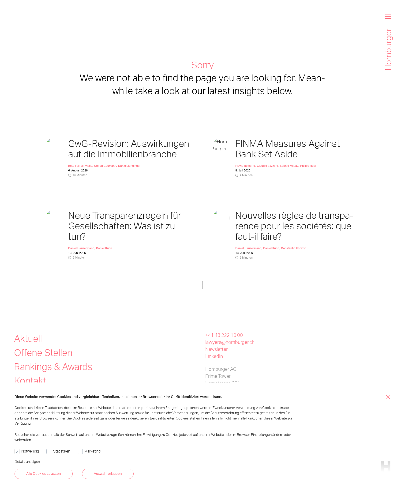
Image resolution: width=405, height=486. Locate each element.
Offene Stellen (43, 352)
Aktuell (28, 338)
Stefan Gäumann (105, 165)
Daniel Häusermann (81, 248)
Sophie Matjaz (289, 165)
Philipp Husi (308, 165)
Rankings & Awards (53, 366)
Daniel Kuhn (104, 248)
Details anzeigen (27, 461)
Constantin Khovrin (293, 248)
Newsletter (216, 349)
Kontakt (30, 380)
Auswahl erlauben (108, 473)
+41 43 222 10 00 (224, 335)
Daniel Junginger (129, 165)
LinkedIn (214, 356)
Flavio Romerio (245, 165)
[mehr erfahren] (202, 285)
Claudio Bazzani (267, 165)
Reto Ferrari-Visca (80, 165)
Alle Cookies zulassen (43, 473)
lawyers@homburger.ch (230, 342)
